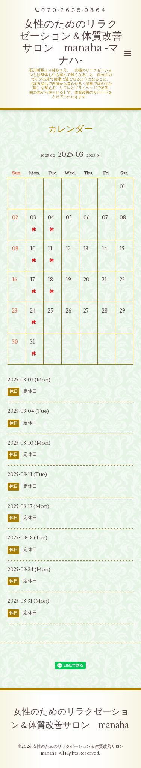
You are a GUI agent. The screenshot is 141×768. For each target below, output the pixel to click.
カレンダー (70, 129)
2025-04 (93, 155)
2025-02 (47, 155)
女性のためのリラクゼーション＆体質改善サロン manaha (70, 719)
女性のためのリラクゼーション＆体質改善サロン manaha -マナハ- (70, 42)
